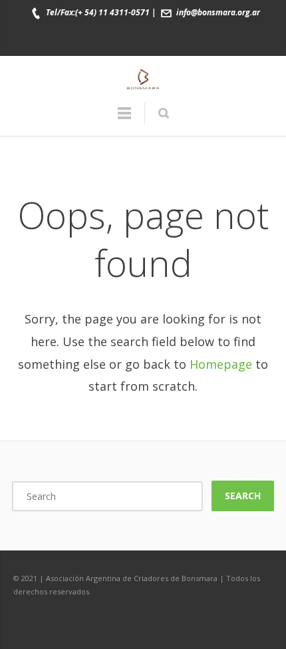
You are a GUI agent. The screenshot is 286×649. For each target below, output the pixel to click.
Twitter (129, 39)
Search (243, 495)
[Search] (163, 113)
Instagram (157, 39)
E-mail (185, 39)
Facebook (101, 39)
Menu (124, 119)
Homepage (221, 364)
